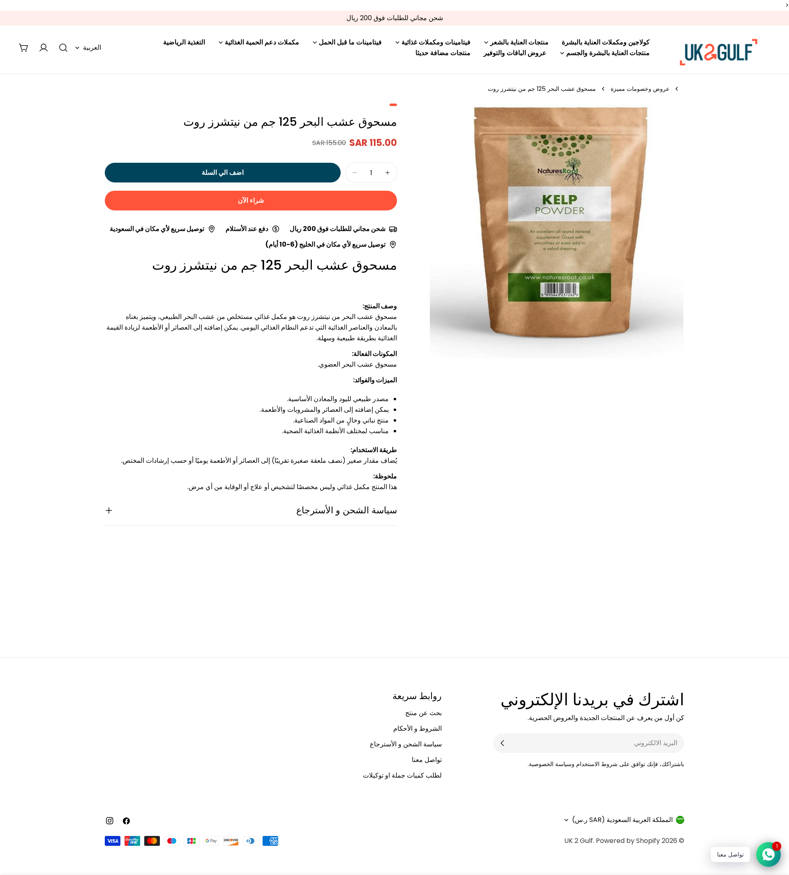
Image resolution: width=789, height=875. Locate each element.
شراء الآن (251, 200)
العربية (92, 47)
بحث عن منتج (423, 713)
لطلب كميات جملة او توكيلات (402, 775)
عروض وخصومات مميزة (640, 89)
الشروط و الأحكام (417, 728)
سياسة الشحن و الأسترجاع (406, 744)
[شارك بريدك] (502, 743)
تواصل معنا (427, 759)
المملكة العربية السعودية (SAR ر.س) (622, 819)
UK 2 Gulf (578, 840)
